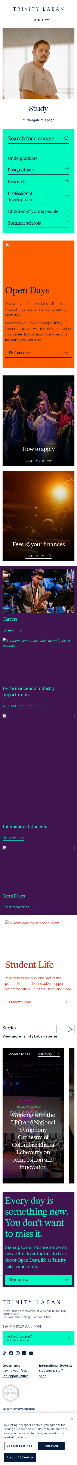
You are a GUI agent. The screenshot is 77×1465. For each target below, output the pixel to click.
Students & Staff (51, 1371)
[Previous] (60, 1029)
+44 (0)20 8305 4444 (22, 1326)
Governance (11, 1365)
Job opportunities (15, 1376)
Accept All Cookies (20, 1457)
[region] (38, 1439)
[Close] (72, 1418)
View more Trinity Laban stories (30, 1036)
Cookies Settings (19, 1446)
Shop (42, 1376)
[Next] (70, 1029)
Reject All (51, 1446)
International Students (55, 1365)
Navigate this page (40, 120)
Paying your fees (15, 1371)
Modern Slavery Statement (19, 1409)
